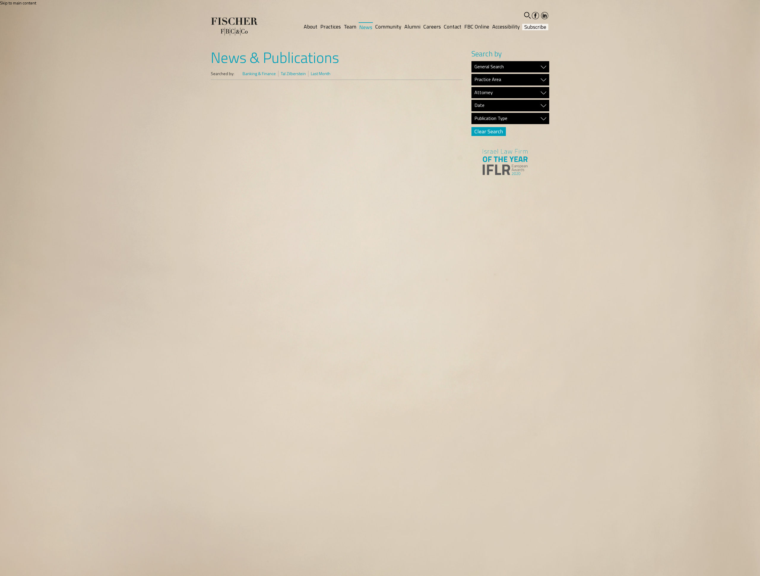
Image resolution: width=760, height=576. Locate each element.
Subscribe (535, 27)
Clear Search (488, 131)
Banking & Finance (259, 74)
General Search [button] (489, 66)
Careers (432, 27)
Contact (452, 27)
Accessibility (506, 27)
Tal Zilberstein (293, 74)
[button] (527, 15)
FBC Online (476, 27)
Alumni (412, 27)
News (365, 27)
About (310, 27)
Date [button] (479, 105)
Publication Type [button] (490, 118)
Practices (330, 27)
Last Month (320, 74)
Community (388, 27)
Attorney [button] (483, 92)
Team (350, 27)
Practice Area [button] (487, 79)
